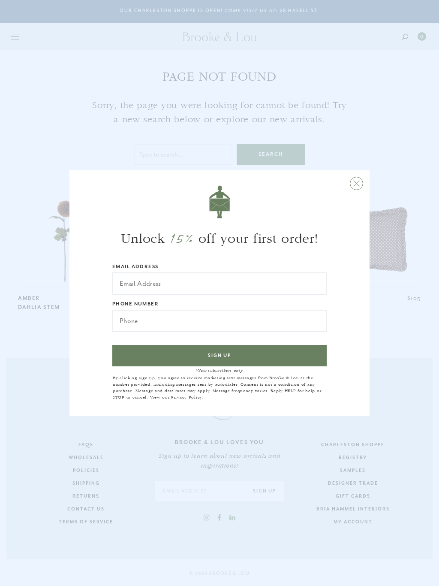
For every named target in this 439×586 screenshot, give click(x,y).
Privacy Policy (186, 397)
